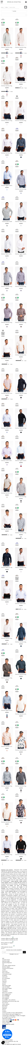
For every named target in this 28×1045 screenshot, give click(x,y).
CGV (3, 964)
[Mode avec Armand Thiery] (14, 2)
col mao (16, 885)
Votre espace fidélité (7, 988)
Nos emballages (6, 995)
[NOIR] (21, 432)
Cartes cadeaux (5, 1004)
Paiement (4, 981)
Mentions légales (6, 967)
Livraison (4, 982)
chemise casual (20, 907)
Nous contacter (5, 972)
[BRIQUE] (7, 717)
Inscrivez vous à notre (14, 950)
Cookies (4, 969)
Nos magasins (5, 998)
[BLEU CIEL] (7, 189)
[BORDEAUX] (7, 326)
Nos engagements (6, 994)
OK (24, 952)
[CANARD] (7, 716)
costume (3, 925)
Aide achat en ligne (6, 985)
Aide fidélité (5, 989)
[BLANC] (7, 54)
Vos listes (4, 979)
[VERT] (7, 225)
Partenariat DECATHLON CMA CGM (10, 1001)
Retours (4, 984)
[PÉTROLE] (21, 646)
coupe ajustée (14, 881)
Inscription (4, 975)
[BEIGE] (7, 51)
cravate (12, 925)
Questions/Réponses (7, 962)
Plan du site (5, 971)
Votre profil (4, 977)
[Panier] (26, 2)
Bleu (2, 928)
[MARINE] (21, 157)
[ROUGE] (21, 326)
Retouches (4, 1007)
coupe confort (23, 881)
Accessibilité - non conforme (8, 1000)
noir (15, 928)
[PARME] (7, 157)
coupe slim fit (17, 882)
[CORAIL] (7, 750)
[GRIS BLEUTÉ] (7, 714)
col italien (10, 885)
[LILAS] (21, 290)
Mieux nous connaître (7, 992)
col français (22, 884)
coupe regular (4, 882)
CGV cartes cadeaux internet (8, 965)
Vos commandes (6, 978)
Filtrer (14, 11)
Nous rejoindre (5, 997)
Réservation (5, 1005)
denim (2, 927)
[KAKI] (7, 790)
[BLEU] (7, 290)
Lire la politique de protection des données (9, 1038)
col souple (19, 887)
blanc (5, 928)
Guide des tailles (6, 961)
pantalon (10, 927)
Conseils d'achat (6, 959)
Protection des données (7, 968)
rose (8, 928)
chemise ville (12, 891)
